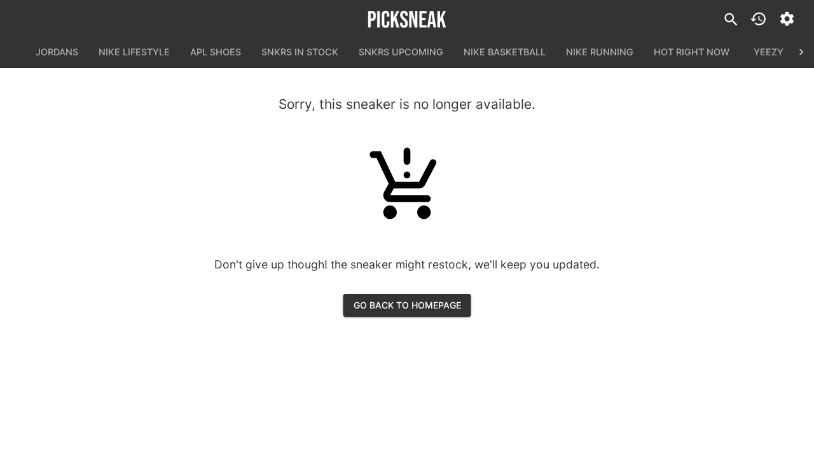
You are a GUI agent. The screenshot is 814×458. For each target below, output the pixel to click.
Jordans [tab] (57, 51)
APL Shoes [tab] (215, 51)
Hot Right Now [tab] (691, 51)
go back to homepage (407, 305)
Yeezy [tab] (768, 51)
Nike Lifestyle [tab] (134, 51)
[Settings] (787, 18)
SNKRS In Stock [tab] (299, 51)
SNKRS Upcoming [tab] (401, 51)
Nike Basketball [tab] (505, 51)
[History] (758, 18)
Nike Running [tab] (599, 51)
